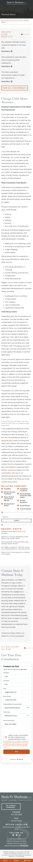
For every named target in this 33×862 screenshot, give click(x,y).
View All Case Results (15, 88)
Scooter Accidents (23, 501)
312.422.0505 (16, 821)
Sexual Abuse (25, 505)
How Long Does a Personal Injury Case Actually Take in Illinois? (14, 543)
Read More (6, 51)
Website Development (11, 845)
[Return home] (2, 20)
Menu (17, 860)
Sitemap (9, 843)
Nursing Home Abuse (9, 504)
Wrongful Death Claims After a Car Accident (13, 532)
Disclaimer (23, 841)
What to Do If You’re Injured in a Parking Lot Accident (15, 553)
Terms (15, 843)
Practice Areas (8, 20)
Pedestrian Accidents (24, 489)
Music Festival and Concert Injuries (9, 498)
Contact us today (14, 470)
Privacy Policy (22, 843)
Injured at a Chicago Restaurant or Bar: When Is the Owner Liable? (14, 537)
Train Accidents (25, 509)
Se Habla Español (11, 806)
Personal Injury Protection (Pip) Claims (25, 495)
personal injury (7, 440)
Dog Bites (7, 489)
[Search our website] (16, 516)
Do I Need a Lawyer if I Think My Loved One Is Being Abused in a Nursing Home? (15, 548)
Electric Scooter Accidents (9, 493)
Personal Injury (18, 20)
